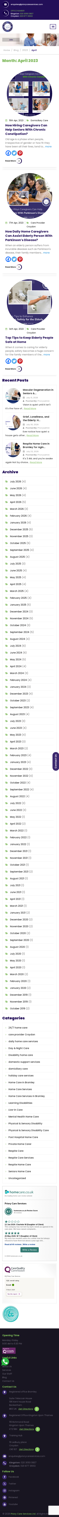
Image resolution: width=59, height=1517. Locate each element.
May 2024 (15, 659)
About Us (7, 1366)
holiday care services (21, 1075)
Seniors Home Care (19, 1171)
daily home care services (23, 1041)
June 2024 (16, 652)
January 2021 (18, 912)
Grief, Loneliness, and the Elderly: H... (36, 418)
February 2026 (18, 515)
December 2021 (19, 851)
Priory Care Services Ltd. (23, 1513)
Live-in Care (15, 1109)
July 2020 (15, 953)
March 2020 (17, 974)
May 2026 (15, 495)
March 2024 (17, 673)
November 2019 (19, 1001)
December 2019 (19, 994)
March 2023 (17, 748)
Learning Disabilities (20, 1103)
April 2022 (15, 823)
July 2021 (15, 885)
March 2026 (17, 509)
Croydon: (22, 16)
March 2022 (17, 830)
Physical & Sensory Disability (25, 1123)
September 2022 (19, 789)
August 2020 (17, 947)
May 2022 (15, 816)
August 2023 (17, 714)
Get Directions (25, 1408)
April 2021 (15, 899)
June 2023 (16, 728)
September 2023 (19, 707)
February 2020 (18, 981)
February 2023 (18, 755)
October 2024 (18, 625)
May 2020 (15, 960)
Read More (10, 161)
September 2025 (19, 550)
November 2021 (19, 858)
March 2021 (16, 905)
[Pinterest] (20, 153)
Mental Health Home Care (23, 1116)
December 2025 (19, 529)
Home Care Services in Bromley (26, 1096)
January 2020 (18, 988)
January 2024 (18, 686)
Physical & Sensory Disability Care (28, 1130)
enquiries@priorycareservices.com (27, 4)
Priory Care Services (15, 1203)
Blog (4, 1377)
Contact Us (8, 1381)
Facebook (14, 1476)
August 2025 (17, 556)
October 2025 (18, 543)
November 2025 (19, 536)
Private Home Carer (19, 1144)
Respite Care (15, 1150)
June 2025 (16, 570)
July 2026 (15, 481)
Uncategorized (17, 1178)
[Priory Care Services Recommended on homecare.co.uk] (10, 1313)
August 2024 (17, 639)
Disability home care (20, 1055)
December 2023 (19, 693)
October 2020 (18, 933)
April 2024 (16, 666)
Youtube (13, 1504)
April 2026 (15, 502)
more (48, 146)
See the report (12, 1294)
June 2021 (15, 892)
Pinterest (13, 1497)
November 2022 (19, 775)
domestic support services (24, 1061)
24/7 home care (17, 1027)
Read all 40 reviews (13, 1244)
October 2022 (18, 782)
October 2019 (17, 1008)
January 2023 (18, 762)
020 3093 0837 (28, 1462)
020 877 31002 (28, 1465)
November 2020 (19, 926)
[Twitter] (14, 153)
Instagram (14, 1490)
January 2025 (18, 604)
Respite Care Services (21, 1157)
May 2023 (15, 734)
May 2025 (15, 577)
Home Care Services (20, 1089)
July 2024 (15, 645)
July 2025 (15, 563)
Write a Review (29, 1250)
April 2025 (15, 584)
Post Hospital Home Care (23, 1137)
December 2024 (19, 611)
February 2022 (18, 837)
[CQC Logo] (15, 1272)
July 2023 (15, 721)
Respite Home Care (19, 1164)
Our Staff (7, 1373)
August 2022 (17, 796)
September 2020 (19, 940)
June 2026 (16, 488)
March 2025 (17, 591)
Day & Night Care (18, 1048)
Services (6, 1370)
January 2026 (18, 522)
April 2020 (15, 967)
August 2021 (17, 878)
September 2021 (19, 871)
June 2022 (16, 810)
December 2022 (19, 769)
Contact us (55, 761)
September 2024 (19, 632)
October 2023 (18, 700)
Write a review (29, 1244)
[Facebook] (8, 153)
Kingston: (22, 13)
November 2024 (19, 618)
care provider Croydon (21, 1034)
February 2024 (18, 680)
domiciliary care (39, 120)
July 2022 (15, 803)
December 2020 (19, 919)
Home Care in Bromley (21, 1082)
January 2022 (18, 844)
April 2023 (15, 741)
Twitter (12, 1483)
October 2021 (17, 864)
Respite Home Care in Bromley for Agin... (36, 445)
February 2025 (18, 598)
